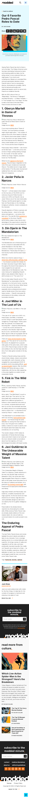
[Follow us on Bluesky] (23, 768)
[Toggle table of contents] (26, 795)
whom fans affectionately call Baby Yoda (14, 260)
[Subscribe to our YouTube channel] (12, 768)
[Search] (20, 3)
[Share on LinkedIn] (14, 31)
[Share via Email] (24, 31)
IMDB (12, 125)
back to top (13, 789)
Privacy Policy (18, 783)
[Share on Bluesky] (21, 31)
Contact (6, 762)
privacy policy (21, 628)
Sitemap (9, 783)
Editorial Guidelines (18, 765)
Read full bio (6, 598)
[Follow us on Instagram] (16, 768)
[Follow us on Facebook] (6, 768)
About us (7, 765)
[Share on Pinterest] (17, 31)
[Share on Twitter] (11, 31)
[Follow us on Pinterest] (19, 768)
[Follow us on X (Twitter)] (9, 768)
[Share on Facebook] (7, 31)
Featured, (8, 559)
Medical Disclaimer (18, 762)
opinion (19, 559)
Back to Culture (8, 11)
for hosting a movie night (15, 484)
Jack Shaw (6, 26)
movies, (14, 559)
